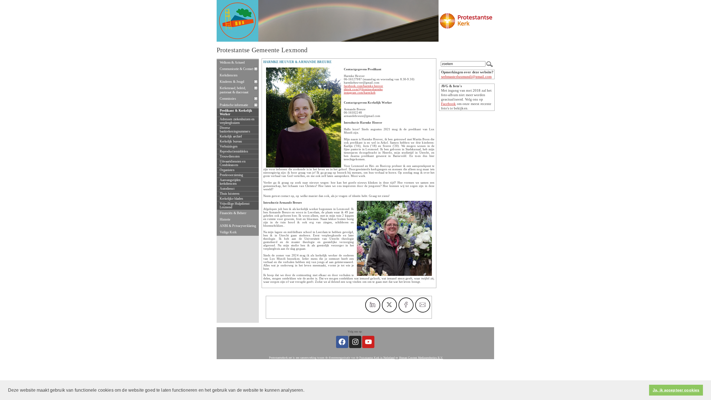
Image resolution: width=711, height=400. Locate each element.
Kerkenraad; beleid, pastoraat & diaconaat (234, 90)
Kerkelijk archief (231, 136)
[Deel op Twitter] (389, 305)
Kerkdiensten (229, 75)
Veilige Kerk (228, 232)
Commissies (228, 99)
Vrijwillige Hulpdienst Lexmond (235, 205)
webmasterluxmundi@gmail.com (466, 76)
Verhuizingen (228, 146)
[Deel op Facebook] (406, 305)
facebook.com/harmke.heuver (363, 86)
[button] (306, 390)
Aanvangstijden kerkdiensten (230, 182)
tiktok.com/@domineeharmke (363, 89)
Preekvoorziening (231, 175)
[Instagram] (355, 342)
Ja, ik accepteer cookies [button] (676, 390)
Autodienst (227, 189)
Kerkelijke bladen (231, 199)
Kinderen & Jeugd (232, 82)
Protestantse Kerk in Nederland (377, 357)
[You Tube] (368, 342)
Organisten (227, 170)
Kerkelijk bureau (231, 141)
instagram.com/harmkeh (359, 92)
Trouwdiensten (230, 156)
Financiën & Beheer (233, 213)
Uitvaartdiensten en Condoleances (233, 163)
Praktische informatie (234, 105)
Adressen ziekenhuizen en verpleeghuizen (237, 121)
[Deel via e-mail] (422, 305)
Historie (225, 219)
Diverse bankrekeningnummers (235, 129)
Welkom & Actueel (232, 62)
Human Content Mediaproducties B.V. (421, 357)
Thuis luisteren (230, 194)
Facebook (448, 104)
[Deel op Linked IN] (372, 305)
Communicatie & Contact (237, 69)
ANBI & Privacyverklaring (238, 226)
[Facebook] (342, 342)
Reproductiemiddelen (234, 151)
